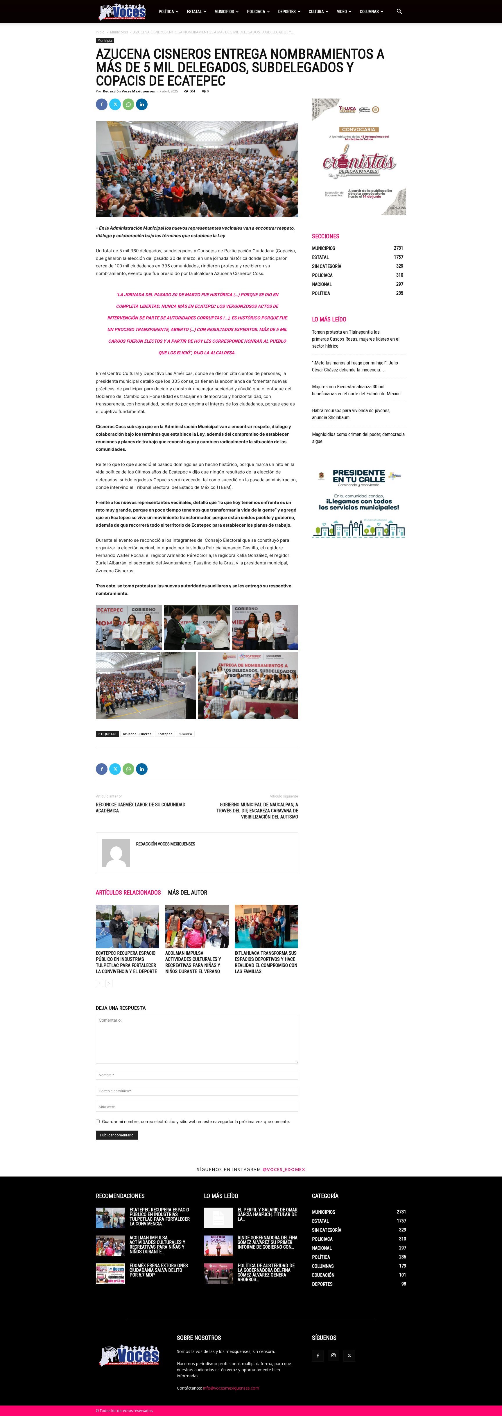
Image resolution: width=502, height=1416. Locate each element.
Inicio (100, 32)
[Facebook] (101, 104)
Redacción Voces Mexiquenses (129, 91)
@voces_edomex (284, 1169)
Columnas (369, 11)
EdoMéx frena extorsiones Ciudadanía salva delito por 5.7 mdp (159, 1270)
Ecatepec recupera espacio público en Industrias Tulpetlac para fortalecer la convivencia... (160, 1217)
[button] (399, 12)
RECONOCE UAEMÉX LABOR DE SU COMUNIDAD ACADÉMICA (140, 808)
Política (166, 11)
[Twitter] (115, 104)
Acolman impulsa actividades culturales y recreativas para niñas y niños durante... (157, 1244)
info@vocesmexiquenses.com (231, 1388)
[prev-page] (99, 983)
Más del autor (187, 892)
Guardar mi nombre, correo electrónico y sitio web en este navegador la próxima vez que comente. (196, 1121)
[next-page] (108, 983)
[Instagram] (333, 1355)
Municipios (224, 11)
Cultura (316, 11)
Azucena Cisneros (137, 734)
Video (342, 11)
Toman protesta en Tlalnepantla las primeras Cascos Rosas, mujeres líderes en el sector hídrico (355, 339)
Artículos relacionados (128, 892)
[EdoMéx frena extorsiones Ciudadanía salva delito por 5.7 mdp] (110, 1273)
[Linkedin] (142, 104)
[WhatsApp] (128, 104)
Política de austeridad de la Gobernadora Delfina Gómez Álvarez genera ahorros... (266, 1272)
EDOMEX (185, 734)
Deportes (287, 11)
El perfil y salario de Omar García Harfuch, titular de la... (267, 1214)
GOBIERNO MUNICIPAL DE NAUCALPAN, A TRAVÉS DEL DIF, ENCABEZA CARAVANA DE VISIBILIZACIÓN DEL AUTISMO (257, 811)
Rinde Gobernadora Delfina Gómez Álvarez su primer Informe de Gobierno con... (267, 1242)
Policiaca (256, 11)
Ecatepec (165, 734)
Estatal (194, 11)
